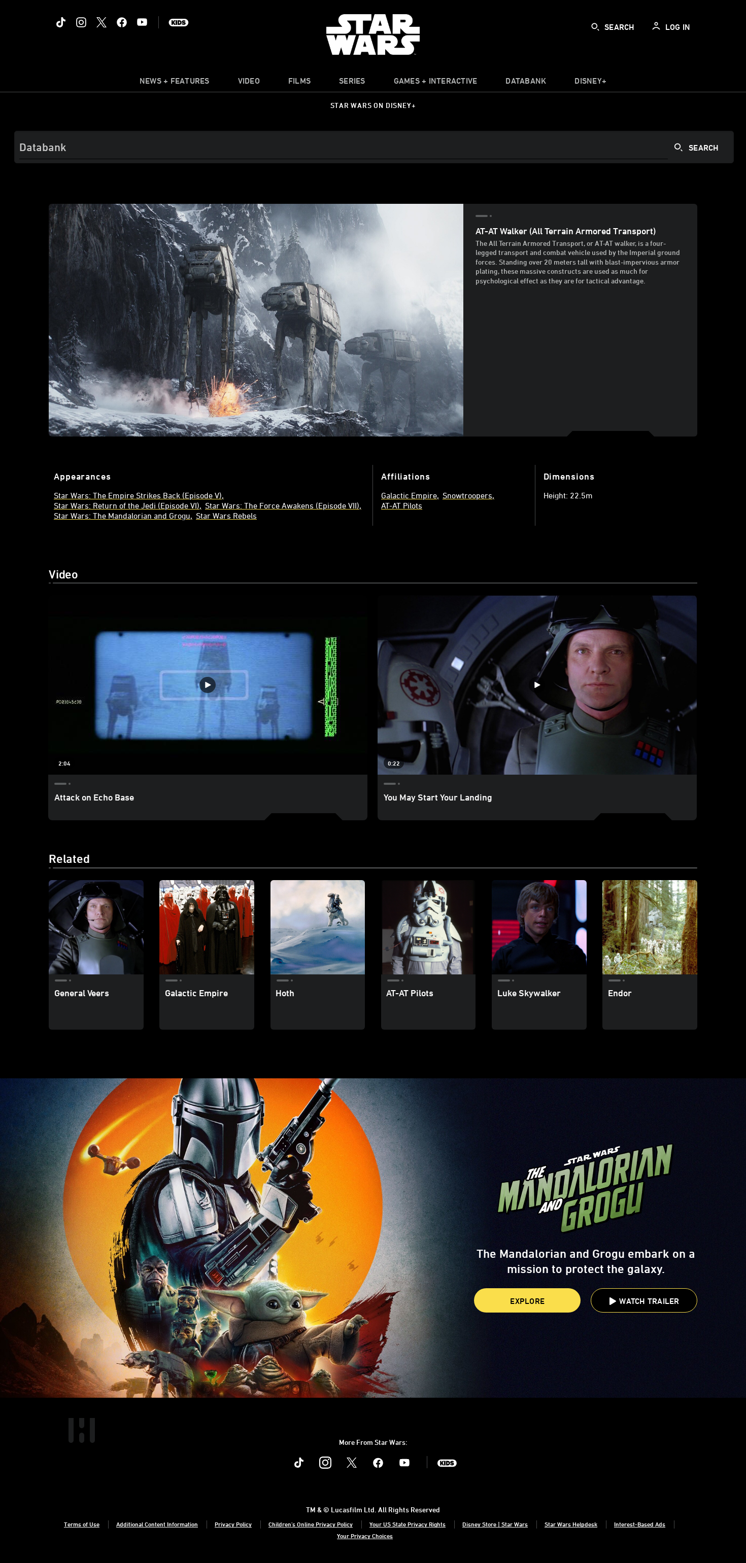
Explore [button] (527, 1300)
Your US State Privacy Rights (407, 1524)
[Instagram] (81, 22)
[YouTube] (142, 22)
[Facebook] (122, 22)
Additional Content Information (157, 1524)
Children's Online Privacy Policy (310, 1524)
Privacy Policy (233, 1524)
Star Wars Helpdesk (571, 1524)
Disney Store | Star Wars (495, 1524)
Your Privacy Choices (365, 1535)
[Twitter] (101, 22)
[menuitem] (249, 83)
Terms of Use (81, 1524)
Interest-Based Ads (639, 1524)
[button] (644, 1300)
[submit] (595, 27)
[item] (174, 83)
